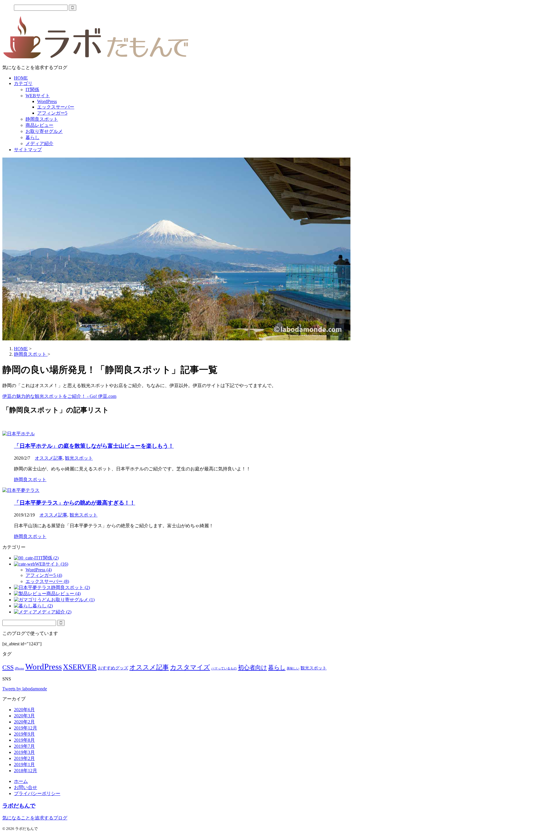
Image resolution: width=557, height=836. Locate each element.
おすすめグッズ (113, 668)
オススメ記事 (49, 458)
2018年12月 (25, 770)
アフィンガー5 (52, 113)
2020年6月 (24, 709)
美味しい (293, 668)
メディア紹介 (39, 143)
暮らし (32, 137)
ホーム (21, 781)
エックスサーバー (55, 106)
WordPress (47, 101)
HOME (21, 77)
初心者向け (252, 667)
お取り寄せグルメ (44, 131)
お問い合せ (25, 787)
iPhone (19, 668)
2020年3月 (24, 715)
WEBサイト (38, 95)
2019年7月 (24, 746)
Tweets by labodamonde (24, 688)
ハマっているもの (224, 668)
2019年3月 (24, 752)
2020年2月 (24, 721)
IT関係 (32, 89)
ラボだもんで (18, 806)
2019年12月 (25, 727)
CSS (8, 667)
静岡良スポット (42, 119)
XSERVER (80, 667)
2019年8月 (24, 740)
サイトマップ (28, 149)
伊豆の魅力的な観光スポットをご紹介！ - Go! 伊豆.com (59, 396)
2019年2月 (24, 758)
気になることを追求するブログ (34, 817)
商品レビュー (39, 125)
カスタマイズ (190, 667)
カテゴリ (23, 83)
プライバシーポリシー (37, 793)
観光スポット (79, 458)
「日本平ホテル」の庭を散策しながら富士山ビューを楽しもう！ (94, 446)
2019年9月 (24, 734)
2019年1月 (24, 764)
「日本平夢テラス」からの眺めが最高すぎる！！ (74, 503)
